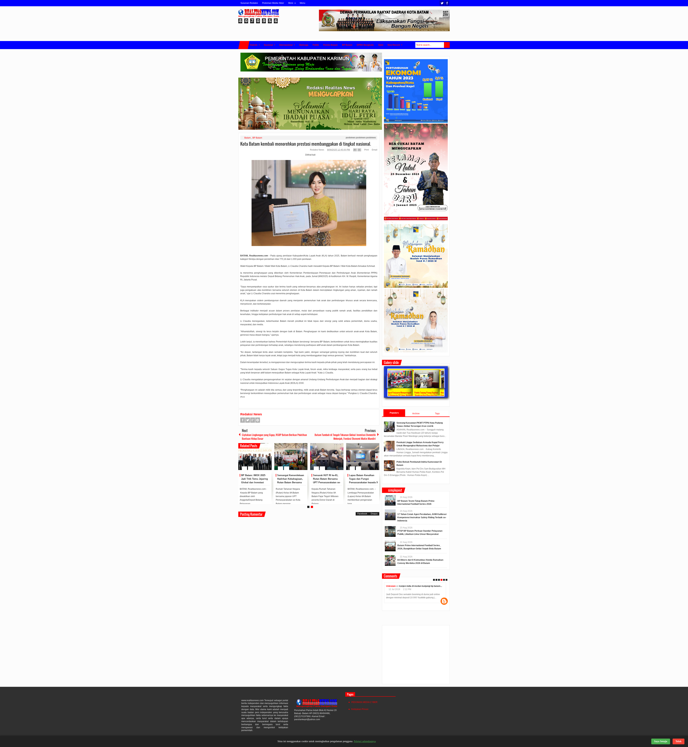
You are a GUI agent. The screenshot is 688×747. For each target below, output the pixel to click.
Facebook (447, 3)
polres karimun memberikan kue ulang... (422, 586)
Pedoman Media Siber (273, 3)
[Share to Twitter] (263, 459)
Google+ (252, 420)
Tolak (678, 741)
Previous (240, 456)
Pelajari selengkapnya (365, 741)
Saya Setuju (660, 741)
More (290, 3)
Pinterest (257, 420)
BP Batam (257, 138)
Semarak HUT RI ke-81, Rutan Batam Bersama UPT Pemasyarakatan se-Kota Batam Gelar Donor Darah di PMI (326, 482)
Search (447, 45)
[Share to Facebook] (258, 459)
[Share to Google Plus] (267, 459)
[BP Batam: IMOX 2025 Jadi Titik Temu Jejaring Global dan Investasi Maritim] (255, 456)
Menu (302, 3)
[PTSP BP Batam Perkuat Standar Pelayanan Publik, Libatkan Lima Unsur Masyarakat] (390, 531)
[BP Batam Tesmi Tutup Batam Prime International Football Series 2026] (390, 500)
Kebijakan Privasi (359, 709)
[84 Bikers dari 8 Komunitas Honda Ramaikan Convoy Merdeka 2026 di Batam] (390, 560)
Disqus (374, 513)
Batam (247, 138)
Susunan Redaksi (249, 3)
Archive (416, 413)
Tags (437, 413)
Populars (394, 413)
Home (244, 45)
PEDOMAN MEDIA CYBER (364, 702)
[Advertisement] (416, 656)
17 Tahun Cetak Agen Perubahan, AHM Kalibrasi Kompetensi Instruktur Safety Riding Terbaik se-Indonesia (421, 517)
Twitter (442, 3)
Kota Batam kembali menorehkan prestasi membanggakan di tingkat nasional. (305, 143)
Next (377, 456)
